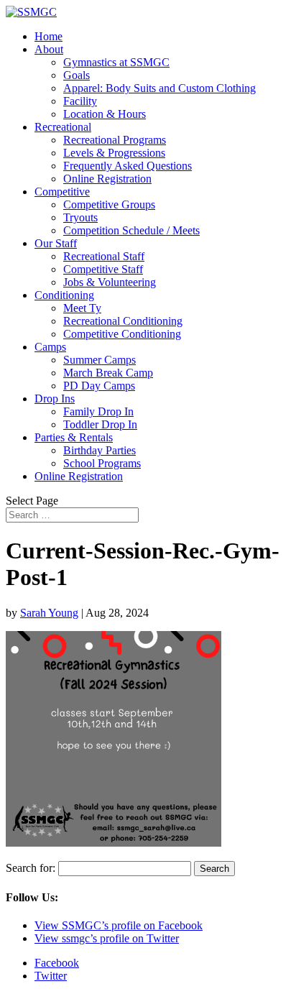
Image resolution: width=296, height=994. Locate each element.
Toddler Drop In (100, 424)
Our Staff (55, 243)
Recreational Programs (114, 140)
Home (48, 36)
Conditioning (64, 295)
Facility (80, 101)
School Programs (102, 463)
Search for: (30, 868)
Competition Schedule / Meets (131, 230)
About (48, 49)
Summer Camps (99, 360)
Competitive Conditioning (122, 334)
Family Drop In (98, 411)
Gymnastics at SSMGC (116, 62)
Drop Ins (54, 398)
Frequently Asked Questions (127, 166)
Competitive (62, 191)
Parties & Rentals (73, 437)
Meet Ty (82, 308)
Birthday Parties (99, 450)
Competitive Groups (109, 204)
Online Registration (107, 178)
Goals (76, 75)
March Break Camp (108, 373)
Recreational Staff (103, 256)
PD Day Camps (99, 385)
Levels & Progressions (114, 153)
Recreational (62, 127)
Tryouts (80, 217)
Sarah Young (49, 613)
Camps (50, 347)
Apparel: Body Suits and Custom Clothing (159, 88)
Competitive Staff (103, 269)
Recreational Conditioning (122, 321)
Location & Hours (104, 114)
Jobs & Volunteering (109, 282)
